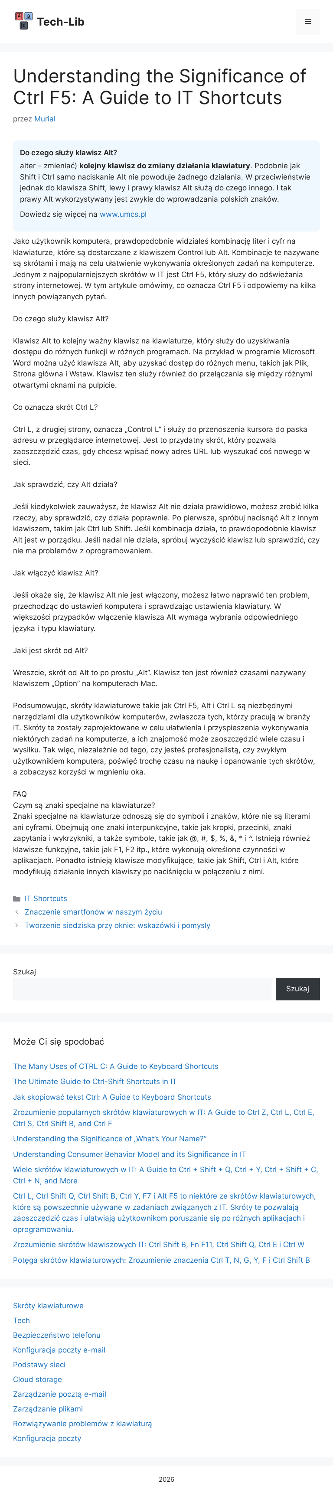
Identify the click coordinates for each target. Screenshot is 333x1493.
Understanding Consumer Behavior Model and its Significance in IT (129, 1154)
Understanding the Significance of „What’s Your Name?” (109, 1138)
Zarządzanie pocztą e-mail (59, 1394)
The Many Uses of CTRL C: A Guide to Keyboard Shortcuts (116, 1066)
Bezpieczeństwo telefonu (57, 1335)
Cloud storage (37, 1379)
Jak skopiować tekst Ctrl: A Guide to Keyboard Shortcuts (112, 1097)
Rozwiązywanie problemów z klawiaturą (82, 1423)
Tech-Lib (61, 21)
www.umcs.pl (123, 214)
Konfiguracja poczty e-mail (59, 1350)
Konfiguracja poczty (47, 1438)
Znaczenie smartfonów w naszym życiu (93, 912)
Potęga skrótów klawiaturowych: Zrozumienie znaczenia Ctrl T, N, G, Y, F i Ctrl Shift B (161, 1260)
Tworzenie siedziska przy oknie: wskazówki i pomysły (117, 925)
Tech (21, 1320)
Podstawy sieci (39, 1364)
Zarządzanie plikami (48, 1409)
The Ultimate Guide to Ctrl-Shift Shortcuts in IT (95, 1081)
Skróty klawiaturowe (48, 1305)
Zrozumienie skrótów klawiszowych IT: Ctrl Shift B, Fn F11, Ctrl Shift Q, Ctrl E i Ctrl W (158, 1244)
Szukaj (24, 971)
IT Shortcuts (46, 898)
